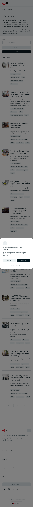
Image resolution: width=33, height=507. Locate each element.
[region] (16, 253)
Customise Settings (16, 265)
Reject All (9, 260)
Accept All (23, 260)
